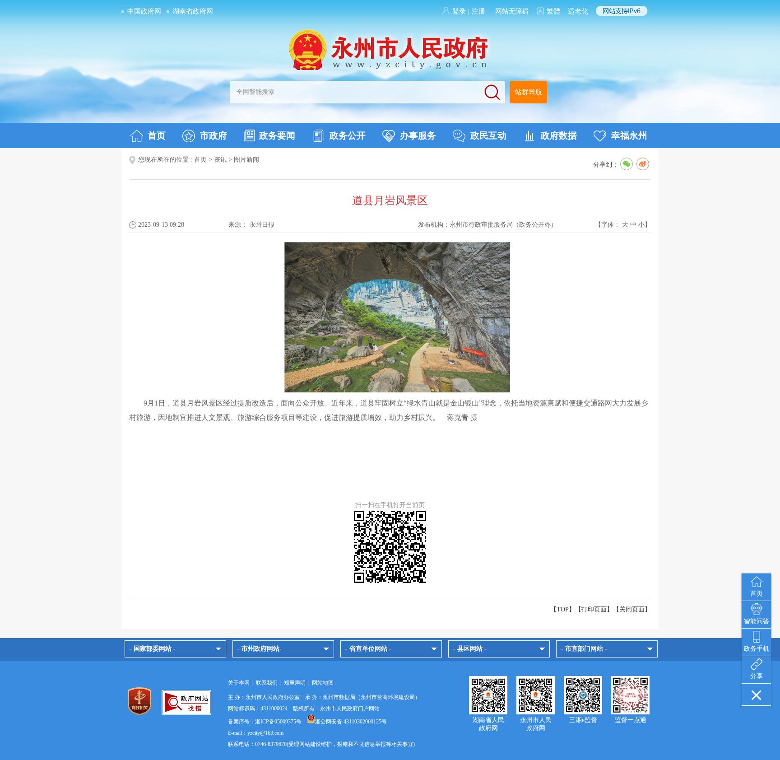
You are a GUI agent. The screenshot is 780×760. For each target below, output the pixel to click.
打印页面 (594, 609)
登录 (459, 11)
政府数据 (559, 135)
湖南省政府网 (192, 11)
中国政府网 (144, 11)
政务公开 (348, 135)
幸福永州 (629, 135)
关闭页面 (632, 609)
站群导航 (528, 92)
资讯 (220, 159)
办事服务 (418, 135)
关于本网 (239, 683)
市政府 (213, 135)
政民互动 (488, 135)
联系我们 (267, 683)
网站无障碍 (512, 11)
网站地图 (323, 683)
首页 (157, 135)
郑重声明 (295, 683)
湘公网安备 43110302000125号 (351, 721)
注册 (478, 11)
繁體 (553, 11)
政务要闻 (277, 135)
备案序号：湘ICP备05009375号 (265, 721)
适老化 (578, 11)
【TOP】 (562, 609)
